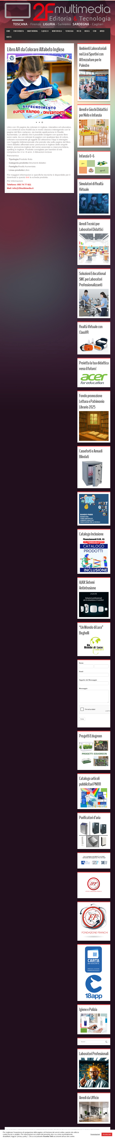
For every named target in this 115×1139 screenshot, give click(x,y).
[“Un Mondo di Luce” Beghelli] (94, 645)
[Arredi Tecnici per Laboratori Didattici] (94, 248)
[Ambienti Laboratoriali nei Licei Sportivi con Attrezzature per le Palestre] (94, 84)
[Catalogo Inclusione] (94, 555)
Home (8, 31)
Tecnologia (69, 31)
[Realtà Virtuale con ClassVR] (94, 344)
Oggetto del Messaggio (88, 680)
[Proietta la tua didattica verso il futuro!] (94, 379)
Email (81, 671)
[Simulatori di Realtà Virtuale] (94, 203)
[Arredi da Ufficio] (94, 1112)
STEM (94, 31)
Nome (81, 663)
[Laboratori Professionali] (94, 1072)
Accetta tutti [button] (107, 1134)
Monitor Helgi (57, 31)
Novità (9, 37)
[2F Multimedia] (57, 14)
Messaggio (83, 688)
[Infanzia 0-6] (94, 167)
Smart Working (32, 31)
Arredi (102, 31)
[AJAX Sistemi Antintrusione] (94, 604)
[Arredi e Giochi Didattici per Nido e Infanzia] (94, 132)
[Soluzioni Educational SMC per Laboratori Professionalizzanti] (94, 302)
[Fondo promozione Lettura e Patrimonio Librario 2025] (94, 426)
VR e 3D (79, 31)
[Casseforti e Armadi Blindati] (92, 473)
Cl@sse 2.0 (45, 31)
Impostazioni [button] (95, 1134)
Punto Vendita (18, 31)
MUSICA (87, 31)
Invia (82, 719)
